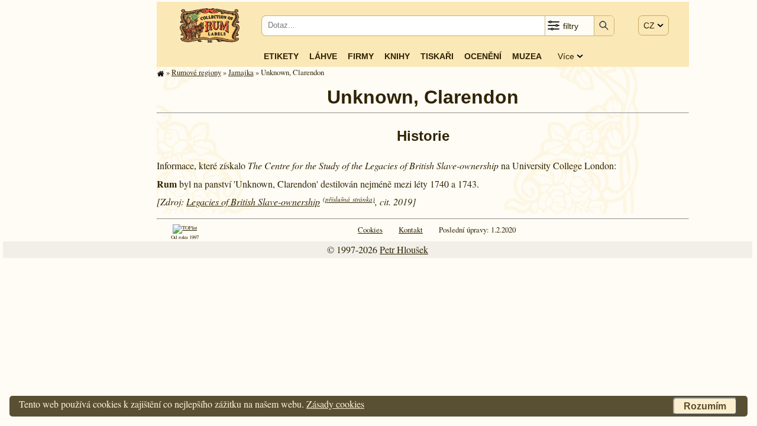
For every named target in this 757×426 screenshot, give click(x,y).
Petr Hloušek (404, 249)
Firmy (361, 56)
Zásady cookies (335, 404)
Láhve (323, 56)
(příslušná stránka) (349, 199)
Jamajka (241, 72)
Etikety (281, 56)
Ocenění (483, 56)
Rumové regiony (196, 72)
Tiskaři (437, 56)
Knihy (397, 56)
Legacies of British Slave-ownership (253, 201)
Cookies (370, 229)
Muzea (527, 56)
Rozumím (705, 406)
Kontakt (411, 229)
